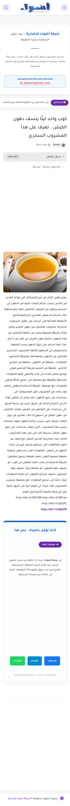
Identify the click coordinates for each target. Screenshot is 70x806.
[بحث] (5, 7)
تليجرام (34, 661)
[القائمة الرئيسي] (64, 7)
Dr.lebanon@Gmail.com (35, 83)
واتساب (17, 661)
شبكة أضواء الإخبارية (19, 798)
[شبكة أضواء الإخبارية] (35, 7)
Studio (56, 145)
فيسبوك (52, 661)
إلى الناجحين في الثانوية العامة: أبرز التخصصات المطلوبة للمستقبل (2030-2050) (25, 102)
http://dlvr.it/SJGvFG (54, 509)
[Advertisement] (35, 216)
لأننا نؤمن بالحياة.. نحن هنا (46, 167)
